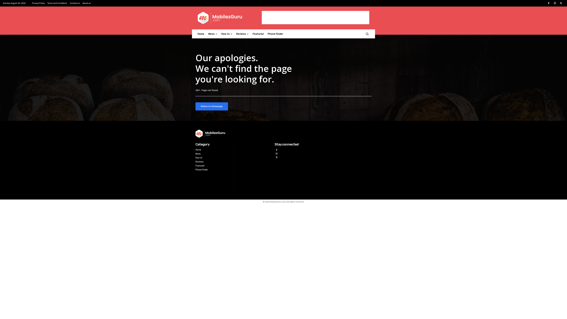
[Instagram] (555, 3)
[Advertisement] (315, 17)
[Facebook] (549, 3)
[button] (367, 33)
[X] (561, 3)
